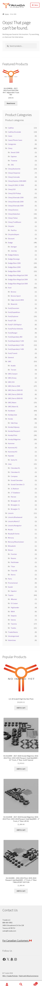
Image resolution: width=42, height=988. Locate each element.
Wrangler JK (15, 501)
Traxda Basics (13, 632)
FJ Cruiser (14, 603)
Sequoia (13, 616)
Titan (13, 566)
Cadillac (11, 128)
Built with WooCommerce (28, 976)
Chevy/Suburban (14, 214)
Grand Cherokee (17, 480)
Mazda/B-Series (13, 534)
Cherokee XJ (15, 472)
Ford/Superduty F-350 (16, 345)
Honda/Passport (14, 431)
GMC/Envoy (12, 378)
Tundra (13, 628)
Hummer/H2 (12, 447)
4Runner (14, 599)
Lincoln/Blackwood (15, 517)
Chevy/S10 (12, 189)
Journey (14, 251)
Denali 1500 (15, 152)
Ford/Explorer (13, 316)
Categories (12, 144)
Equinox (14, 156)
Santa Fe (14, 460)
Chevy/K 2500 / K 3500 (16, 185)
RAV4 (13, 611)
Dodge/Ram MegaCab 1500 (18, 275)
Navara (13, 558)
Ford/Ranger (12, 333)
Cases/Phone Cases (15, 140)
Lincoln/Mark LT (14, 521)
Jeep (10, 464)
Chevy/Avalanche (14, 169)
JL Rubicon (15, 489)
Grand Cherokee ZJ (18, 484)
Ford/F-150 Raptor (15, 324)
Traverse (14, 161)
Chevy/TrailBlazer (14, 222)
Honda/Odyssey (13, 427)
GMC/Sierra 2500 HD (15, 394)
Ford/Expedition (14, 312)
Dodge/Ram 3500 (14, 271)
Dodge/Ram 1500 (14, 263)
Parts (10, 579)
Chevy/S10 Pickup (14, 193)
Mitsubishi (12, 546)
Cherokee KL (15, 468)
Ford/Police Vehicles (15, 329)
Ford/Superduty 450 (15, 337)
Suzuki (10, 587)
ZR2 (12, 165)
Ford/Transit (12, 353)
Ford (9, 288)
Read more (11, 103)
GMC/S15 (11, 382)
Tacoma (14, 624)
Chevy (10, 148)
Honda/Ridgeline (14, 439)
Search (21, 984)
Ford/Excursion (13, 308)
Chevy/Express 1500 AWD (17, 181)
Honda (10, 419)
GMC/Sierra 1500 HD (15, 390)
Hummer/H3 (12, 452)
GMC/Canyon (12, 374)
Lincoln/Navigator (15, 525)
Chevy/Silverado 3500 (15, 206)
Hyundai (11, 456)
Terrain (13, 370)
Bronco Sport (16, 296)
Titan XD (14, 571)
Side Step (14, 423)
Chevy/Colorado (14, 177)
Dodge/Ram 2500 (14, 267)
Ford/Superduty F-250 (16, 341)
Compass (14, 476)
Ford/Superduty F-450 (16, 349)
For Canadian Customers (15, 940)
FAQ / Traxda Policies (10, 976)
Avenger (14, 247)
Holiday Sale (12, 415)
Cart (32, 982)
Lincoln (10, 513)
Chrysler (11, 226)
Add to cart (21, 708)
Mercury (11, 538)
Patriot (13, 497)
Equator (14, 591)
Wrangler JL (15, 505)
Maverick (14, 304)
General (11, 357)
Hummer (11, 443)
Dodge (10, 242)
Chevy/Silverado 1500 (15, 197)
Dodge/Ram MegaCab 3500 (18, 284)
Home (7, 14)
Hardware (11, 411)
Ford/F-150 (12, 320)
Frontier (14, 554)
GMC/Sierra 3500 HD (15, 398)
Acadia (13, 366)
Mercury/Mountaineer (16, 542)
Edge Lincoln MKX (17, 300)
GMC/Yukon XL (13, 406)
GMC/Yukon (12, 402)
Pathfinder (15, 562)
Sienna (13, 620)
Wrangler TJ (15, 509)
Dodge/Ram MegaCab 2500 (18, 279)
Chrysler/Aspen (13, 234)
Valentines (12, 640)
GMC (9, 361)
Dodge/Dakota (13, 255)
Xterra (13, 575)
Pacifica (13, 230)
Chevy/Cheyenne (14, 173)
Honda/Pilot (12, 435)
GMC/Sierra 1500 (14, 386)
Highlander (15, 607)
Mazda (10, 529)
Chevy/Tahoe (13, 218)
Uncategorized (13, 636)
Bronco (13, 292)
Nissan (10, 550)
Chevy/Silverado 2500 (15, 202)
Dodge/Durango (14, 259)
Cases (10, 136)
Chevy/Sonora (13, 210)
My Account (7, 984)
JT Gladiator (15, 493)
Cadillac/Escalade (14, 132)
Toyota (10, 595)
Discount (11, 238)
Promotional (13, 583)
